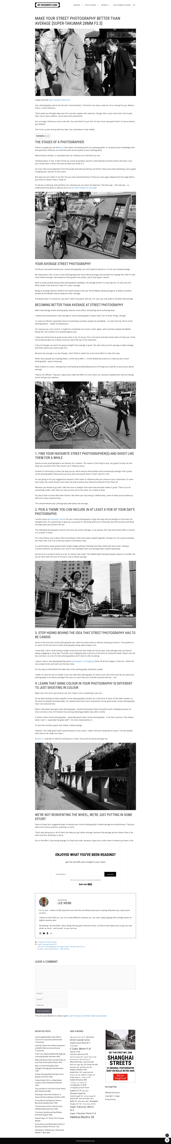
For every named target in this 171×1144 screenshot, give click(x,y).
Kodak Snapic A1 (75, 1077)
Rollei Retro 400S (83, 1101)
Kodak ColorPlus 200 (78, 1069)
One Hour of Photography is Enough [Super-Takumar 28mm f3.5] (60, 947)
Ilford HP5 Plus (76, 1062)
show (47, 136)
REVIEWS (77, 5)
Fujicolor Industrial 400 (76, 1057)
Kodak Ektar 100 (76, 1072)
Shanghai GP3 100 (76, 1104)
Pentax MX (74, 1098)
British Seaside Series (80, 1039)
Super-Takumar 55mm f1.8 (83, 1113)
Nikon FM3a (85, 1091)
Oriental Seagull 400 (89, 1096)
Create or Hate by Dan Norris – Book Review (53, 949)
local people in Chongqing (82, 661)
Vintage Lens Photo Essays (47, 942)
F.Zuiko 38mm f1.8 (80, 1048)
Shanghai (94, 1101)
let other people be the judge (84, 188)
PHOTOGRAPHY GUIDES (122, 5)
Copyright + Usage (112, 1096)
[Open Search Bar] (134, 5)
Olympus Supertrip (78, 1093)
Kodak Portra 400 (75, 1075)
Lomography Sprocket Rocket (79, 1088)
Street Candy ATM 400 (89, 1104)
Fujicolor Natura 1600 (90, 1057)
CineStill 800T (74, 1046)
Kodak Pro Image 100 (88, 1075)
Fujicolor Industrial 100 (79, 1054)
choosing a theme (57, 519)
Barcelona (90, 1037)
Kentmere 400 (74, 1067)
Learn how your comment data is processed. (88, 1016)
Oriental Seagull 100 (76, 1096)
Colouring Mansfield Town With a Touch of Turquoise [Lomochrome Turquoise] (48, 1039)
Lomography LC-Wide (78, 1085)
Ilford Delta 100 (74, 1059)
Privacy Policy (110, 1099)
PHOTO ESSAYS (90, 5)
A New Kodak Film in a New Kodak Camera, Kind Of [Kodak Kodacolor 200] (48, 1082)
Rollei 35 (73, 1101)
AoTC (83, 1037)
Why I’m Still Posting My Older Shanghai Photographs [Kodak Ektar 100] (49, 1068)
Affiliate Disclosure (112, 1092)
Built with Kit (85, 884)
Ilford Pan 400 (89, 1062)
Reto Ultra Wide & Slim (86, 1098)
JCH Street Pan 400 (91, 1065)
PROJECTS (104, 5)
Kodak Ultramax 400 (78, 1080)
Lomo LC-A (75, 1090)
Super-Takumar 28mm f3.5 (59, 100)
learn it (41, 738)
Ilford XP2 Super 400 (76, 1065)
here (62, 147)
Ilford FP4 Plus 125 (85, 1059)
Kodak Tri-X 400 (86, 1077)
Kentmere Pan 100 (86, 1067)
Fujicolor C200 (75, 1052)
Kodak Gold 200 (88, 1072)
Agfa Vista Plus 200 (75, 1037)
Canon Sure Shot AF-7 (80, 1042)
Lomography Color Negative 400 (78, 1082)
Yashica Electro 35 (82, 1117)
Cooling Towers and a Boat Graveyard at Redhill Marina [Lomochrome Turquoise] (50, 1048)
